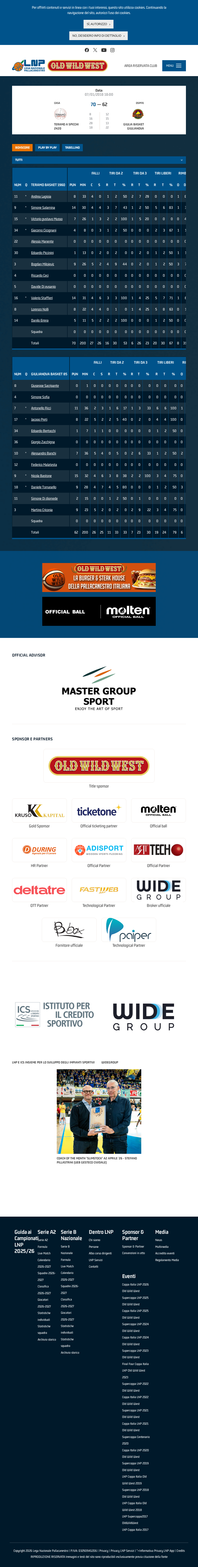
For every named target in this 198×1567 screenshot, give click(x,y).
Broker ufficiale (158, 905)
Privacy (103, 1551)
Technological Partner (99, 905)
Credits (181, 1551)
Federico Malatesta (44, 464)
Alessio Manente (42, 241)
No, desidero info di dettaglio (96, 35)
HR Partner (39, 865)
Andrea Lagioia (41, 196)
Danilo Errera (40, 320)
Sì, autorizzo (97, 24)
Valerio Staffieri (42, 298)
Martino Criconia (42, 510)
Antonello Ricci (41, 408)
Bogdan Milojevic (42, 264)
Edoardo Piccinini (42, 253)
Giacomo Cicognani (43, 230)
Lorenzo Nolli (40, 309)
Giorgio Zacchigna (43, 442)
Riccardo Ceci (40, 275)
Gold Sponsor (39, 826)
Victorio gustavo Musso (47, 219)
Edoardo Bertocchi (43, 431)
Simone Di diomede (44, 498)
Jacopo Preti (39, 419)
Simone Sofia (40, 397)
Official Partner (98, 865)
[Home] (60, 65)
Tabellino (72, 147)
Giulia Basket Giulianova (133, 126)
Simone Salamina (43, 207)
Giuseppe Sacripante (45, 385)
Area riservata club (140, 66)
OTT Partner (39, 905)
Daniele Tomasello (43, 487)
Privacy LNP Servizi (122, 1551)
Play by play (47, 147)
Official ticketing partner (98, 826)
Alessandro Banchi (43, 453)
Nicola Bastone (41, 476)
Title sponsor (99, 786)
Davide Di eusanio (43, 286)
